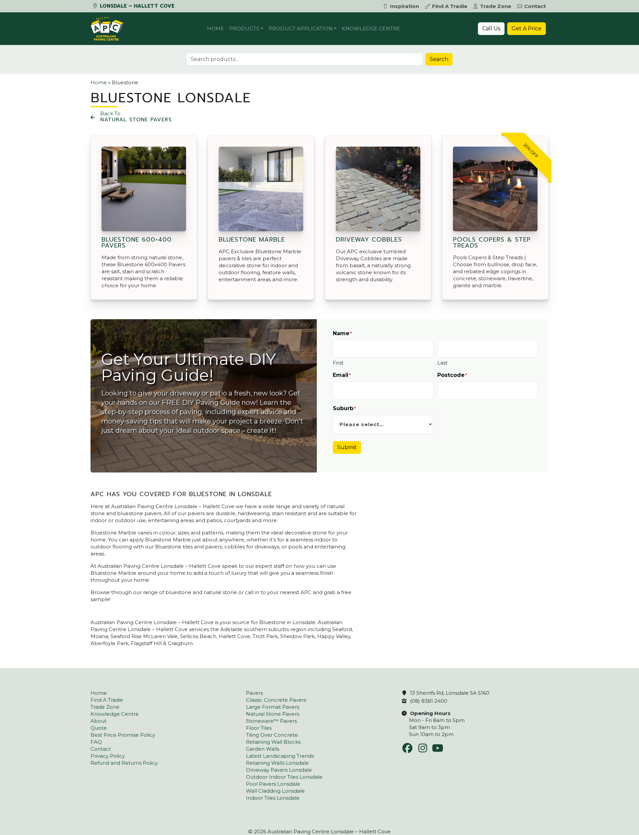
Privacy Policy (108, 756)
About (98, 721)
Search (439, 59)
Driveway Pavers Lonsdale (279, 770)
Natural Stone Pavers (272, 714)
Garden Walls (262, 749)
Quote (99, 728)
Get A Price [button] (526, 28)
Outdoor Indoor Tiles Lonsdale (284, 777)
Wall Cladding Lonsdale (275, 791)
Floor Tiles (259, 728)
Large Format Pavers (272, 707)
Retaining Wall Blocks (273, 742)
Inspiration (404, 6)
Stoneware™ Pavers (271, 721)
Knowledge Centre (371, 28)
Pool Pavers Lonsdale (273, 784)
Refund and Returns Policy (124, 763)
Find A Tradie (449, 6)
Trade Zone (495, 6)
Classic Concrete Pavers (276, 700)
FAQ (96, 742)
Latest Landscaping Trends (280, 756)
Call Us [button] (491, 28)
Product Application (301, 28)
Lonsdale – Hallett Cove (136, 6)
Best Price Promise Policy (123, 735)
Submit (347, 447)
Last (442, 363)
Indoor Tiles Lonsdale (273, 798)
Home (215, 28)
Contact (535, 6)
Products (244, 28)
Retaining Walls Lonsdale (277, 763)
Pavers (254, 693)
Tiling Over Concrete (272, 735)
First (338, 363)
